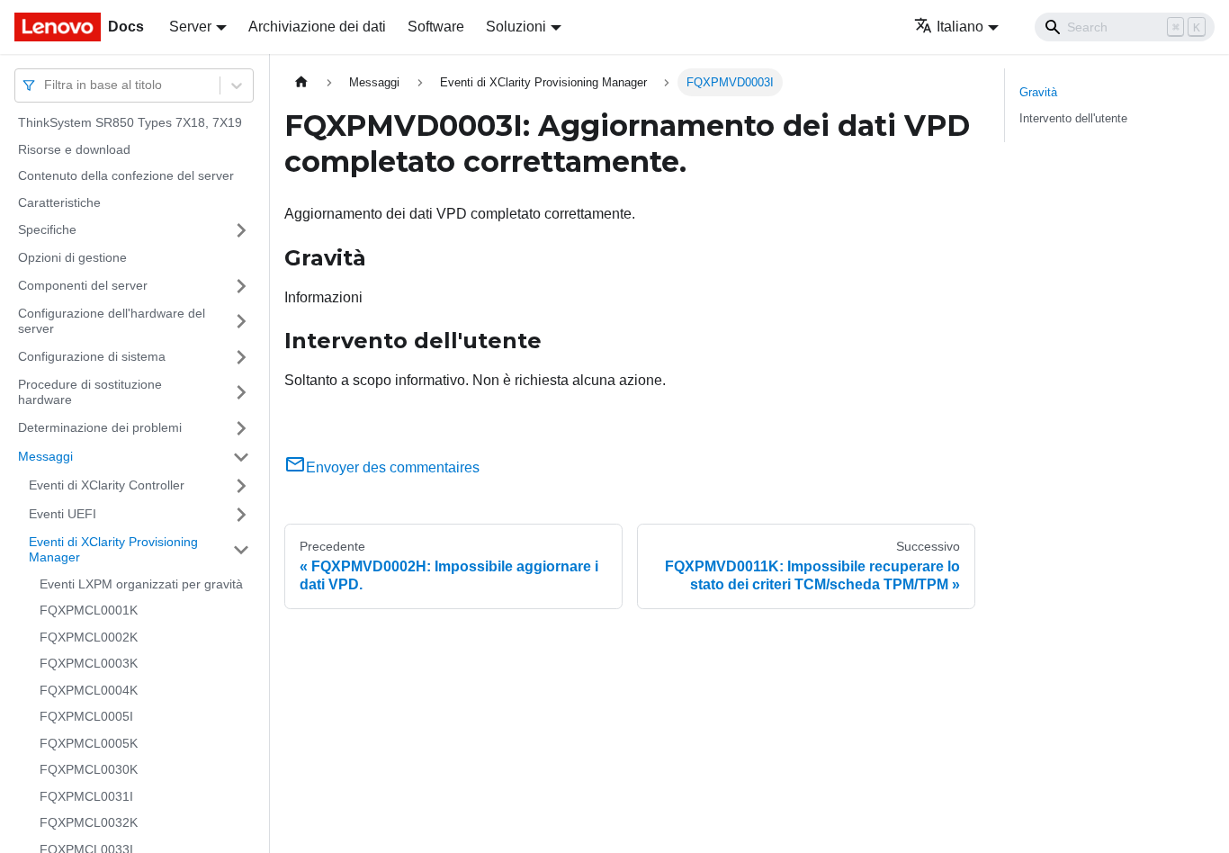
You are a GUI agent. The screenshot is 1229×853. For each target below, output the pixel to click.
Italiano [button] (960, 26)
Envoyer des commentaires (393, 467)
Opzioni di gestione (72, 257)
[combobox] (46, 85)
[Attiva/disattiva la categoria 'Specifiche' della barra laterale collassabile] (241, 230)
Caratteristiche (59, 202)
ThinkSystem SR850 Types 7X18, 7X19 (130, 122)
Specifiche (47, 229)
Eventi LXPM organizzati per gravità (141, 584)
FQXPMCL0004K (89, 690)
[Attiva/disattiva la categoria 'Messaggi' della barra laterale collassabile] (241, 457)
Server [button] (190, 26)
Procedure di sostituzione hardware (90, 392)
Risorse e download (74, 149)
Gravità (1038, 92)
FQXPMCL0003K (89, 663)
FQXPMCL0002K (89, 637)
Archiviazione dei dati (317, 26)
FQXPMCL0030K (89, 769)
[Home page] (301, 82)
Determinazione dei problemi (100, 427)
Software (436, 26)
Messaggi (45, 456)
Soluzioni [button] (516, 26)
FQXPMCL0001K (89, 610)
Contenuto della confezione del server (126, 175)
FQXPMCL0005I (86, 716)
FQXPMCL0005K (89, 743)
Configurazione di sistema (92, 356)
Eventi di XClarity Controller (106, 485)
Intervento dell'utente (1073, 118)
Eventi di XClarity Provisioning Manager (113, 549)
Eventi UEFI (62, 514)
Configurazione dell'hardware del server (111, 321)
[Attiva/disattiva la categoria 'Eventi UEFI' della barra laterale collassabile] (241, 514)
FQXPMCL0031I (86, 796)
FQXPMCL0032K (89, 822)
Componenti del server (83, 285)
